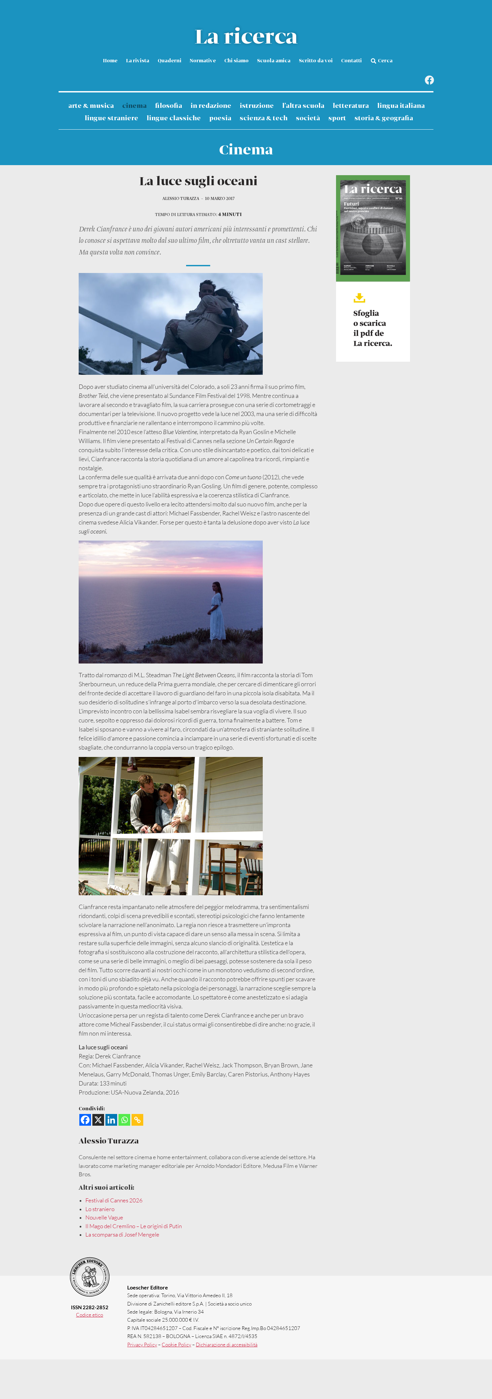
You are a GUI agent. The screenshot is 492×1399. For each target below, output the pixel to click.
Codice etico (89, 1315)
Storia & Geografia (383, 118)
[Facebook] (429, 80)
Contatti (351, 61)
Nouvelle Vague (104, 1217)
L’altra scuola (303, 106)
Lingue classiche (174, 118)
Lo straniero (99, 1208)
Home (110, 61)
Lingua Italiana (401, 106)
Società (308, 118)
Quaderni (169, 61)
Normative (203, 61)
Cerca (385, 61)
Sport (337, 118)
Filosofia (168, 106)
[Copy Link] (137, 1120)
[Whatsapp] (124, 1120)
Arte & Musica (91, 106)
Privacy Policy (142, 1344)
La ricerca (246, 37)
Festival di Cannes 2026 (114, 1200)
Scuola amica (274, 61)
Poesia (220, 118)
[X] (98, 1120)
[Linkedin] (111, 1120)
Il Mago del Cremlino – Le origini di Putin (133, 1226)
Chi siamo (236, 61)
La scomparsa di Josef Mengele (122, 1234)
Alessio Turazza (180, 199)
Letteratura (351, 106)
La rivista (137, 61)
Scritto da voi (316, 61)
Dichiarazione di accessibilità (226, 1344)
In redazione (210, 106)
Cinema (134, 106)
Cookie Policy (176, 1344)
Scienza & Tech (264, 118)
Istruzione (257, 106)
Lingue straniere (111, 118)
